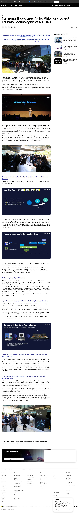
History (67, 481)
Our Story (67, 477)
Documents (16, 494)
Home (2, 469)
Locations (67, 490)
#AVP (3, 443)
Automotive (3, 497)
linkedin (9, 27)
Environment (55, 496)
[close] (73, 451)
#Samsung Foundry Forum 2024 (8, 441)
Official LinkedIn (74, 506)
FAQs (15, 495)
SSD (2, 478)
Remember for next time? (35, 1)
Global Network (30, 481)
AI (1, 494)
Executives (68, 479)
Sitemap (20, 507)
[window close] (70, 499)
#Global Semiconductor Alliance (41, 441)
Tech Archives (42, 485)
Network (2, 498)
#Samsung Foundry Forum (29, 441)
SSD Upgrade (16, 499)
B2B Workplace (29, 483)
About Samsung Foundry (44, 475)
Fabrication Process (17, 486)
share (15, 27)
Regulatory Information (18, 479)
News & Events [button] (55, 5)
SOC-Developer (29, 484)
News (5, 469)
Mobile (2, 499)
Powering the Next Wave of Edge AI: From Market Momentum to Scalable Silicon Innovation (70, 46)
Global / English (44, 1)
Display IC (3, 486)
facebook (3, 27)
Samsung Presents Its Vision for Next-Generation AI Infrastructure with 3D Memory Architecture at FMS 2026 (70, 39)
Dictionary (16, 487)
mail (12, 27)
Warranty (15, 497)
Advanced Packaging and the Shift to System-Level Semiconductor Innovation (70, 60)
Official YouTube (77, 506)
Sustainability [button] (62, 5)
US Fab (41, 486)
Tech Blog (54, 478)
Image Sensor (3, 485)
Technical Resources (17, 485)
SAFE (41, 479)
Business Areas (68, 478)
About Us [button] (68, 5)
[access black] (2, 506)
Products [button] (11, 5)
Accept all (68, 509)
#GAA (6, 443)
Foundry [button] (21, 5)
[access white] (4, 506)
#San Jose (21, 443)
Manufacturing (42, 482)
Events (54, 476)
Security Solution (4, 487)
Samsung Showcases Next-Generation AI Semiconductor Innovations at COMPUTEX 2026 (69, 53)
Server (2, 495)
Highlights (55, 495)
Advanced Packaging (43, 478)
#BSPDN (16, 443)
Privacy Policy (63, 505)
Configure (58, 509)
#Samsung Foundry (19, 441)
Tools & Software (17, 493)
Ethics (67, 483)
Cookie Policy (57, 506)
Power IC (2, 489)
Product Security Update (18, 481)
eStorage (2, 479)
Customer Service (17, 478)
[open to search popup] (71, 5)
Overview (15, 491)
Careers (67, 493)
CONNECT (41, 487)
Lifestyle (2, 501)
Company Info (68, 475)
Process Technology (43, 476)
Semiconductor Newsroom (70, 485)
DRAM (2, 477)
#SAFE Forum (11, 443)
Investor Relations (69, 482)
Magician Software (17, 498)
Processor (3, 483)
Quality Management (17, 477)
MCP (2, 482)
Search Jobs (68, 494)
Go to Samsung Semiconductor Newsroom (13, 459)
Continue (56, 1)
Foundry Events (42, 481)
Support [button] (16, 5)
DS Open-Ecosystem (30, 477)
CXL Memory (3, 481)
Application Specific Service (44, 483)
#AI (49, 441)
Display (2, 490)
